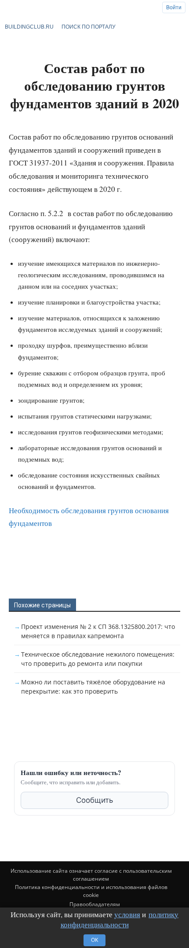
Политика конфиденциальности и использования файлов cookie (91, 891)
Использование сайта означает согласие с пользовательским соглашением (91, 874)
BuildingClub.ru (29, 27)
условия (127, 914)
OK (94, 940)
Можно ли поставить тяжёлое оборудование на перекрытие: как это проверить (93, 686)
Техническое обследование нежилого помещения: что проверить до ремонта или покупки (97, 659)
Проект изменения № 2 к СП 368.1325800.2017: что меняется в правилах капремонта (98, 631)
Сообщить (94, 800)
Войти (174, 7)
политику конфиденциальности (120, 919)
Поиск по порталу (89, 27)
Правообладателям (94, 904)
